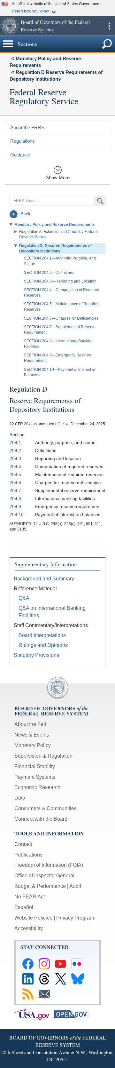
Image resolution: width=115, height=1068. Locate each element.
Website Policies (33, 918)
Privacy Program (75, 918)
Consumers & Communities (45, 808)
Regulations (22, 141)
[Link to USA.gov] (34, 1013)
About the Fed (30, 724)
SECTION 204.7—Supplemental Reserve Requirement (60, 330)
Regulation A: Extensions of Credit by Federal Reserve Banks (58, 234)
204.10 (17, 514)
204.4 (15, 466)
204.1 (15, 442)
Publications (28, 854)
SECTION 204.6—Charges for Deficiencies (61, 318)
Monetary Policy (32, 745)
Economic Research (37, 787)
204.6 (15, 482)
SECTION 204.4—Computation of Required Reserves (61, 293)
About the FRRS (27, 127)
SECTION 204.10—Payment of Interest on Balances (60, 372)
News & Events (31, 734)
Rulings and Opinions (43, 645)
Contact (23, 844)
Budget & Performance (40, 886)
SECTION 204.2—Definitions (49, 272)
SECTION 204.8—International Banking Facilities (58, 344)
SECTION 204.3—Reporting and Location (60, 281)
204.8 (15, 498)
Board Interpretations (42, 635)
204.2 (15, 450)
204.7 (15, 490)
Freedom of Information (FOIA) (48, 865)
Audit (75, 886)
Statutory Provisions (36, 655)
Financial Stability (34, 766)
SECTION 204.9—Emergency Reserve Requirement (57, 358)
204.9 (15, 506)
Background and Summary (44, 578)
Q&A (24, 598)
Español (23, 907)
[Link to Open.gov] (73, 1013)
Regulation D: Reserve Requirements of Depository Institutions (55, 248)
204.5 (15, 474)
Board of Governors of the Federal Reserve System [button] (55, 26)
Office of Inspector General (44, 875)
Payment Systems (34, 777)
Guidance (20, 154)
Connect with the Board (40, 819)
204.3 (15, 458)
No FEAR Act (29, 896)
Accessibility (28, 928)
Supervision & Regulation (43, 756)
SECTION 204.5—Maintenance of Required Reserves (62, 307)
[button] (9, 26)
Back (24, 213)
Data (19, 798)
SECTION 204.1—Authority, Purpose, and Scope (60, 261)
